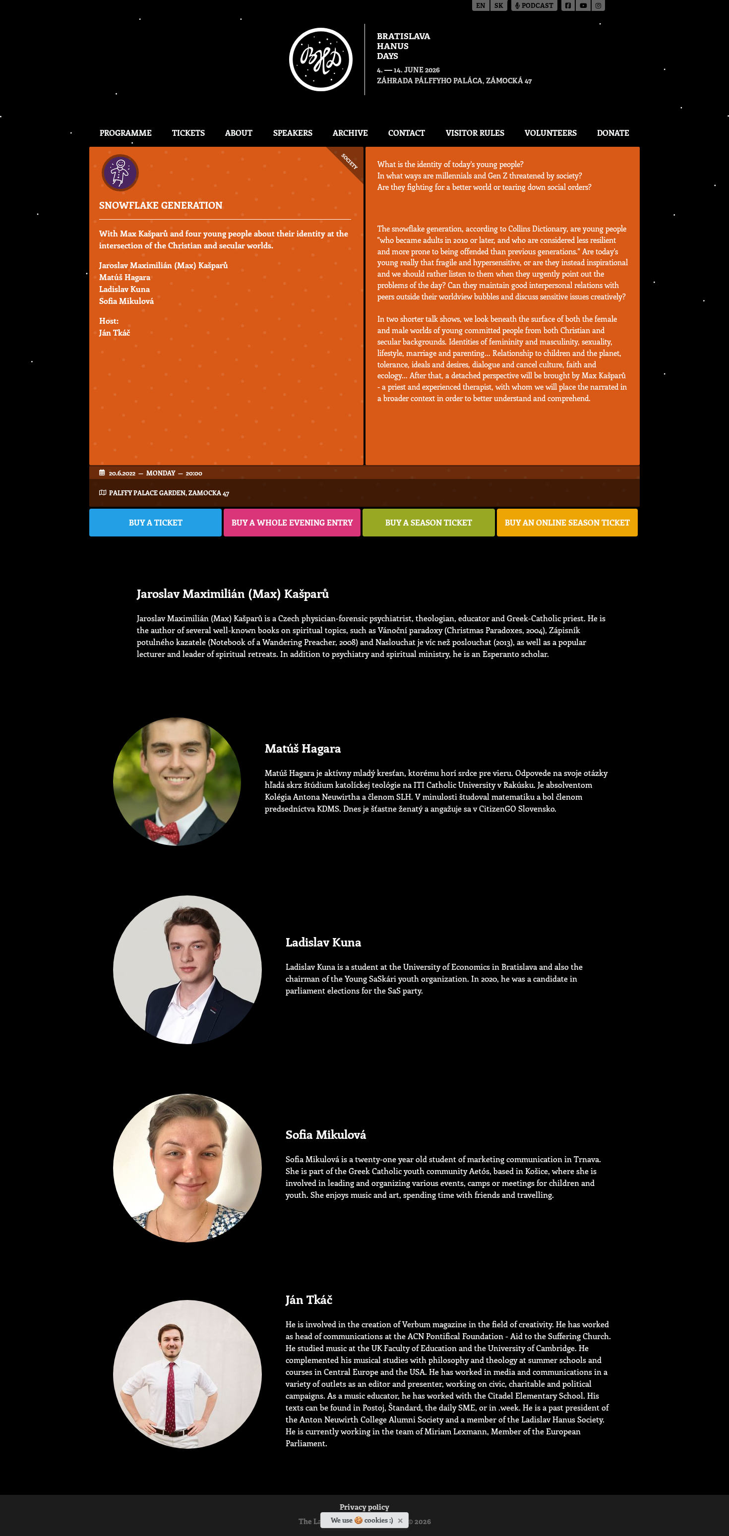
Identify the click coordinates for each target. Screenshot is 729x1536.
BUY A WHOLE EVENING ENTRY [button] (292, 522)
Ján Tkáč (114, 332)
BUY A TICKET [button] (155, 522)
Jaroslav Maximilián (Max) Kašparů (163, 265)
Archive (350, 132)
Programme (126, 132)
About (238, 132)
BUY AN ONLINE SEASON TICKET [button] (567, 522)
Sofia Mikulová (126, 300)
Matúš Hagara (124, 277)
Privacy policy (364, 1508)
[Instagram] (598, 5)
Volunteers (551, 132)
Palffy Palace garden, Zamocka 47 (169, 492)
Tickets (188, 132)
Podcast (536, 6)
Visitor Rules (475, 132)
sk (498, 6)
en (481, 6)
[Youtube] (584, 5)
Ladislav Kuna (124, 289)
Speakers (292, 132)
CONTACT (406, 132)
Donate (613, 132)
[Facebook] (568, 5)
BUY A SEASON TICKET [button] (428, 522)
